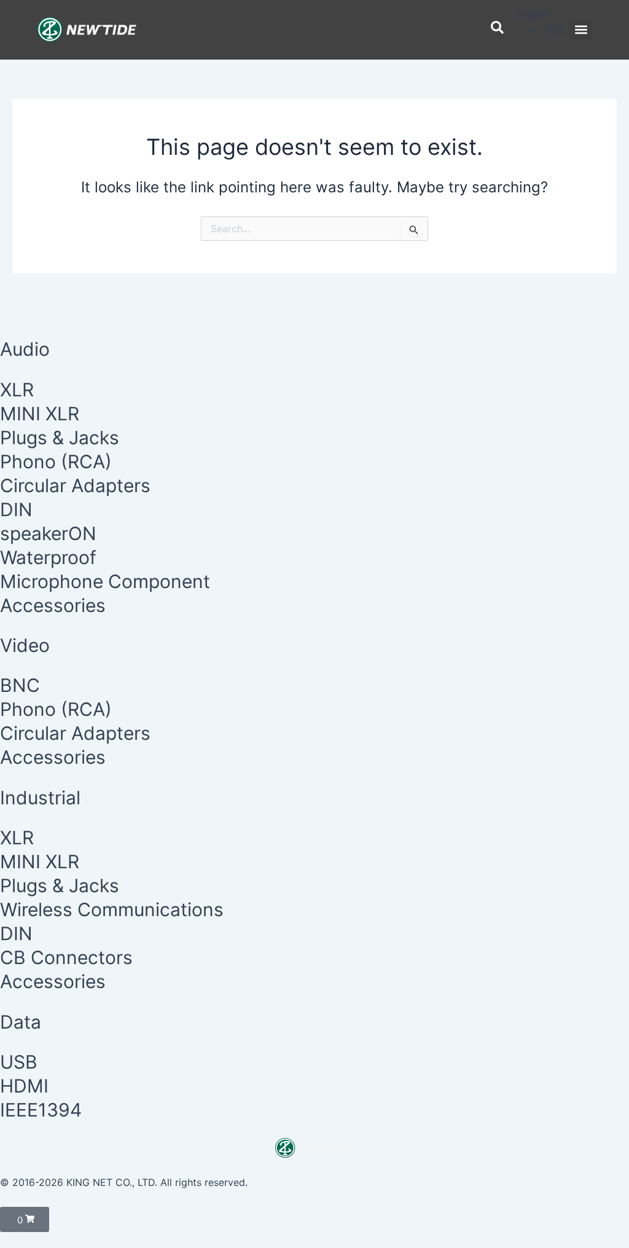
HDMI (24, 1086)
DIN (16, 509)
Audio (25, 349)
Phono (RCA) (56, 461)
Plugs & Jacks (59, 437)
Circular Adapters (75, 485)
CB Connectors (66, 957)
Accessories (53, 605)
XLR (17, 390)
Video (25, 645)
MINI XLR (39, 413)
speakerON (48, 533)
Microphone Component (105, 581)
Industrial (40, 798)
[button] (581, 30)
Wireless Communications (112, 909)
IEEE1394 (41, 1110)
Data (20, 1022)
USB (18, 1062)
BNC (20, 685)
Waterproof (48, 557)
